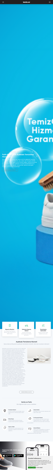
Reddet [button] (34, 467)
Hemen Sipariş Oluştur (10, 170)
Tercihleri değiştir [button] (39, 467)
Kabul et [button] (30, 467)
